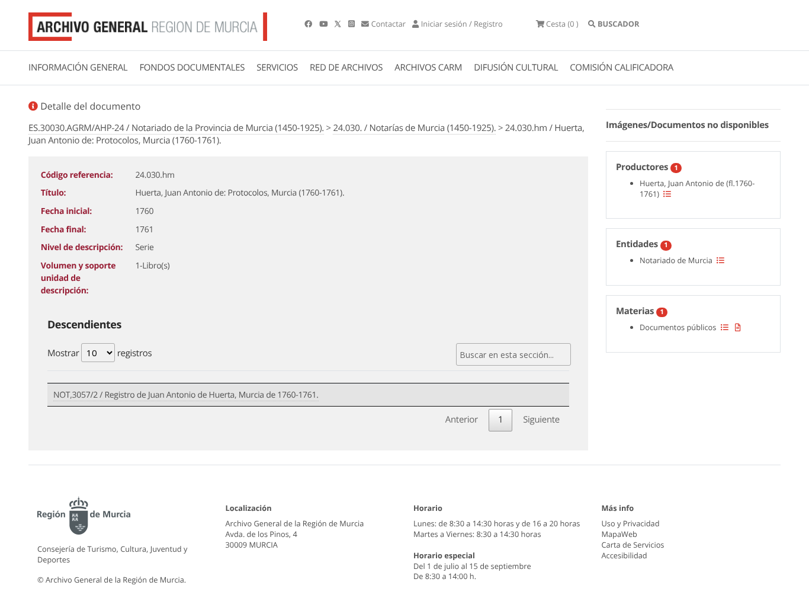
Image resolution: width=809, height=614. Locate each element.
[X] (338, 23)
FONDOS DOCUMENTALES (192, 67)
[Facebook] (309, 23)
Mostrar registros (99, 353)
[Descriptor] (738, 327)
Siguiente (541, 420)
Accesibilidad (624, 555)
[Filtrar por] (667, 193)
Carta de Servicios (633, 544)
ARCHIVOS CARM (428, 67)
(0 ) (562, 23)
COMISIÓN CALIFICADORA (621, 67)
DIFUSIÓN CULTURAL (516, 67)
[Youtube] (324, 23)
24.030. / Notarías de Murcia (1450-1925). (414, 128)
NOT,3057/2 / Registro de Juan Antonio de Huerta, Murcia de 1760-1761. (186, 395)
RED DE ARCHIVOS (346, 67)
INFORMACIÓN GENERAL (77, 67)
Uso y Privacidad (631, 523)
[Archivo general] (147, 24)
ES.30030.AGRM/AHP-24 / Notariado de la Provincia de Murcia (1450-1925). (176, 128)
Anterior (461, 420)
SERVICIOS (277, 67)
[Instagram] (352, 23)
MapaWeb (619, 534)
